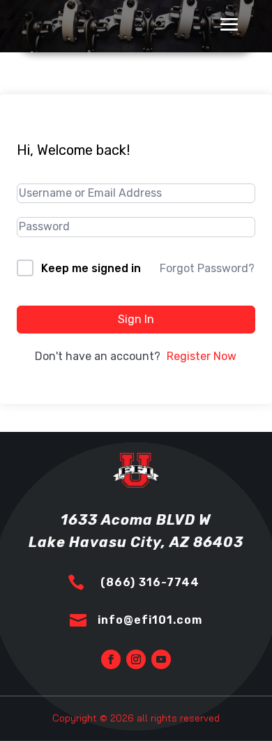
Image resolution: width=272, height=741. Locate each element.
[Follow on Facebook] (111, 659)
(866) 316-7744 (149, 582)
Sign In (136, 319)
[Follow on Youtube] (161, 659)
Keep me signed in (91, 268)
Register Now (201, 356)
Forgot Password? (207, 268)
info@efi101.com (150, 620)
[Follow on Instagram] (136, 659)
